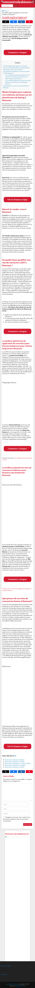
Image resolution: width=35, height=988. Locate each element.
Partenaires (4, 974)
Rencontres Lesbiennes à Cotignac (15, 765)
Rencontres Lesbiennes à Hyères (14, 767)
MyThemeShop (20, 986)
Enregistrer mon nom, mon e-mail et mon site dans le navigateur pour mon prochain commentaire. (16, 819)
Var (15, 756)
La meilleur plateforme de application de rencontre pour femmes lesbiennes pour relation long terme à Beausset (17, 76)
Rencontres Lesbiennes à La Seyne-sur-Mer (18, 763)
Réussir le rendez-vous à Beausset (12, 69)
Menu (33, 1)
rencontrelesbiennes (12, 984)
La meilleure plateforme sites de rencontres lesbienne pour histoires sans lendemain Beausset (18, 82)
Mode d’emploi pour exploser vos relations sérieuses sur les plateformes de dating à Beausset (16, 67)
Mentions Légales (6, 966)
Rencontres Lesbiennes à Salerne (14, 760)
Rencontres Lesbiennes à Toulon (14, 761)
